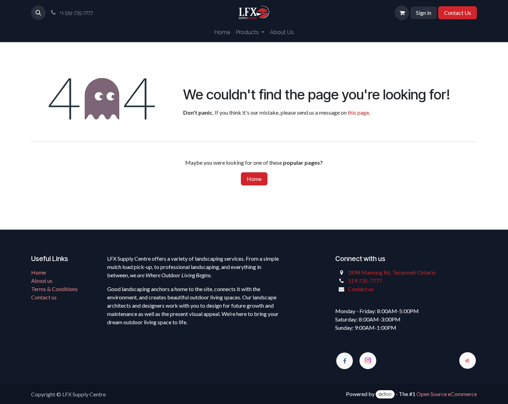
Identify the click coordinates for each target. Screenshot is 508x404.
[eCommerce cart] (402, 13)
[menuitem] (222, 32)
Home (254, 178)
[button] (38, 13)
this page (358, 112)
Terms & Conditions (54, 289)
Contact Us (457, 12)
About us (42, 280)
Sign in (423, 12)
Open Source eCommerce (446, 394)
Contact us (44, 297)
